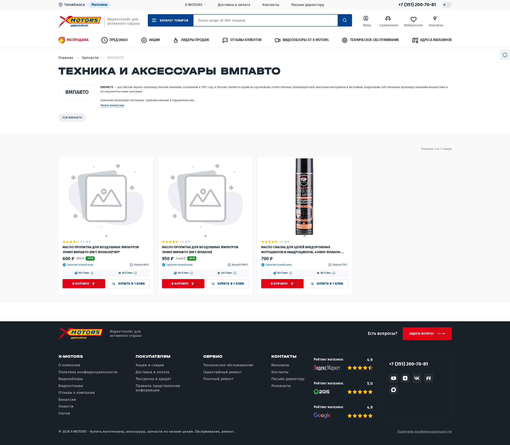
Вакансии (67, 399)
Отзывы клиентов (245, 40)
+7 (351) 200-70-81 (417, 4)
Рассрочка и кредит (153, 379)
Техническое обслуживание (374, 40)
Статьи (64, 413)
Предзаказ (119, 40)
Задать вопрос (421, 333)
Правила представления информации (158, 388)
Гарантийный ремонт (222, 372)
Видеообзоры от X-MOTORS (306, 40)
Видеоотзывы (70, 386)
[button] (78, 265)
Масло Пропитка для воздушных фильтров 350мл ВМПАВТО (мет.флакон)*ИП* (101, 249)
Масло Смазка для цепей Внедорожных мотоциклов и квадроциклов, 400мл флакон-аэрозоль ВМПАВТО (301, 250)
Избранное (413, 25)
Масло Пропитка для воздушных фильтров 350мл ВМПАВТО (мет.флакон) (200, 249)
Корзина (436, 25)
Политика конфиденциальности (87, 372)
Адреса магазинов (435, 40)
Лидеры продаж (195, 40)
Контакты (270, 5)
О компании (69, 365)
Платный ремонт (218, 379)
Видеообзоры (70, 379)
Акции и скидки (150, 365)
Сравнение (389, 25)
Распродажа (77, 40)
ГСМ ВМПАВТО (72, 117)
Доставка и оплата (234, 5)
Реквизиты (281, 386)
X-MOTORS (193, 5)
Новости (66, 406)
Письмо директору (307, 5)
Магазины (99, 5)
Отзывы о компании (76, 392)
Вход (367, 25)
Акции (154, 40)
